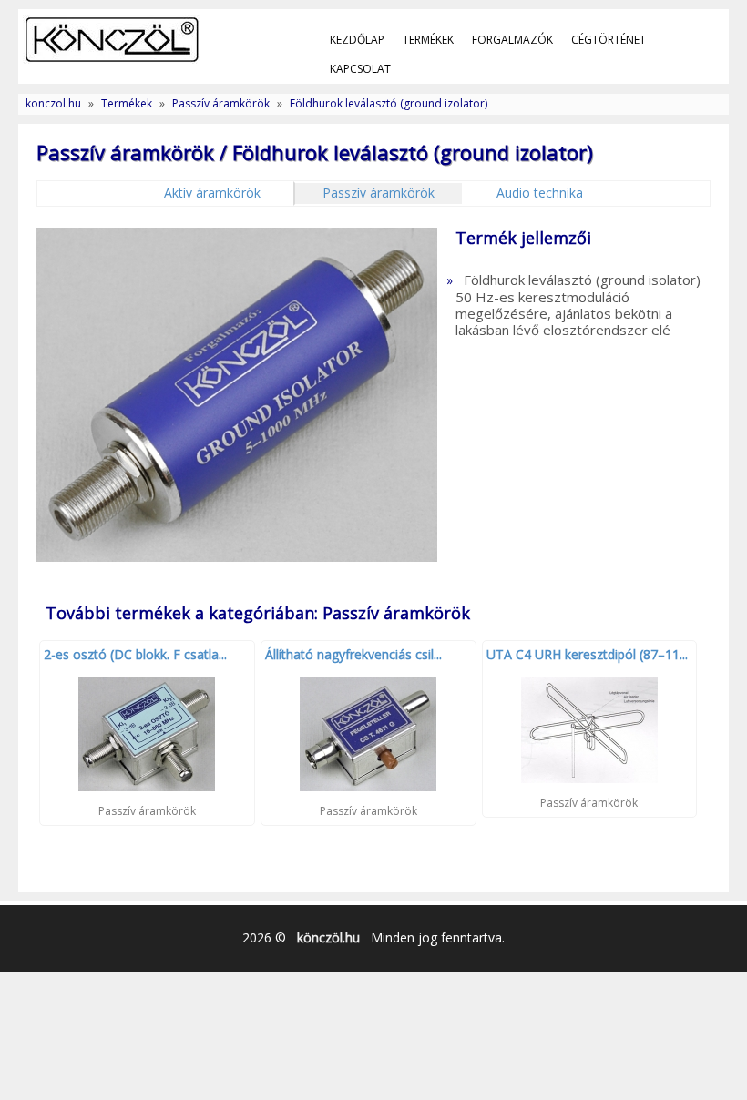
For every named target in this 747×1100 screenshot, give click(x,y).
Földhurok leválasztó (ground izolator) (388, 103)
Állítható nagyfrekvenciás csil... (353, 654)
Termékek (428, 39)
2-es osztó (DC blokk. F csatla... (135, 654)
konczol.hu (53, 103)
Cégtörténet (608, 39)
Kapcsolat (360, 68)
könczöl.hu (328, 937)
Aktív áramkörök (212, 192)
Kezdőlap (357, 39)
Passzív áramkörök (221, 103)
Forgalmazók (512, 39)
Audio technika (539, 192)
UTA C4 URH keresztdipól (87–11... (587, 654)
